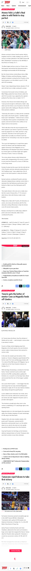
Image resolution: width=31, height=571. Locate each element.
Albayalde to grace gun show (11, 268)
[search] (20, 2)
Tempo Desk (8, 26)
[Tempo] (7, 2)
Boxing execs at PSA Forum (10, 448)
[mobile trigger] (3, 2)
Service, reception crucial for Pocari (12, 280)
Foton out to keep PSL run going (12, 451)
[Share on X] (8, 22)
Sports (12, 9)
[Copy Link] (10, 22)
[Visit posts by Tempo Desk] (3, 27)
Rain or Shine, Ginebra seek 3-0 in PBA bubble (15, 454)
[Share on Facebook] (5, 22)
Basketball (5, 9)
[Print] (13, 22)
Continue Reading (15, 550)
